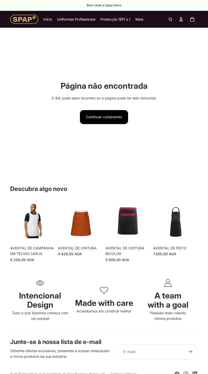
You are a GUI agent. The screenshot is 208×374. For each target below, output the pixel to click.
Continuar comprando (104, 117)
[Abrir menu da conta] (181, 19)
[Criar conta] (190, 352)
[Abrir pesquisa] (170, 19)
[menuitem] (139, 19)
